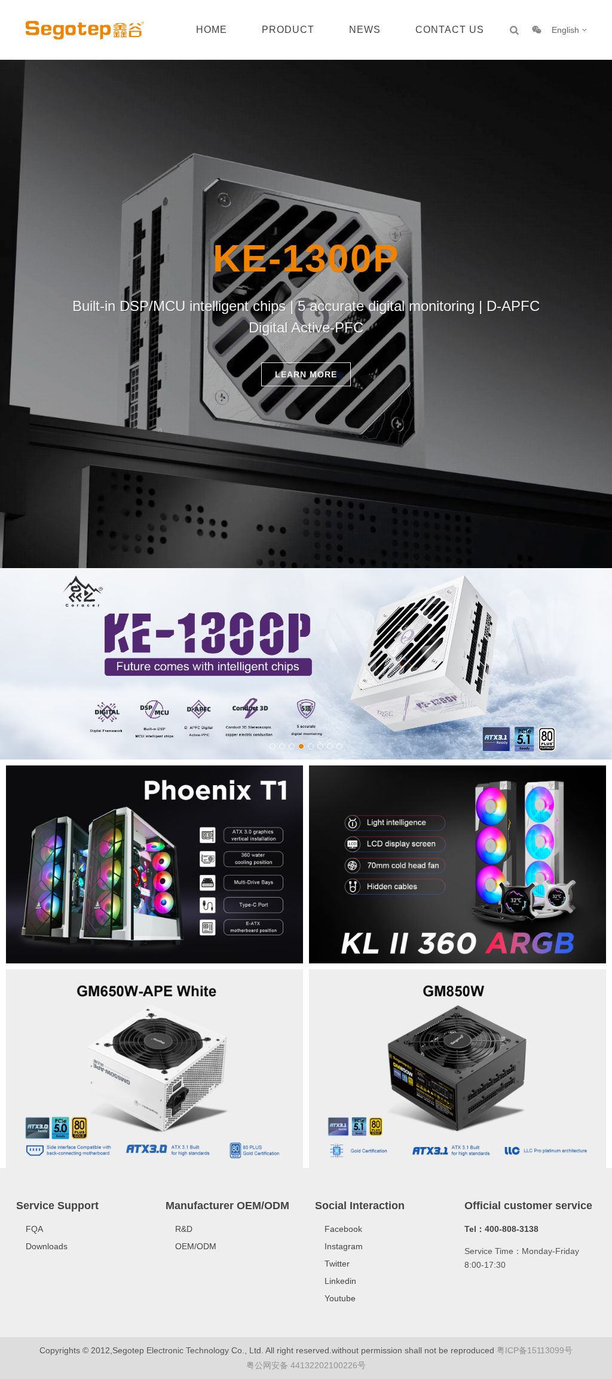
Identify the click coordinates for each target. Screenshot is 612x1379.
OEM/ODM (195, 1246)
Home (211, 30)
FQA (34, 1229)
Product (288, 30)
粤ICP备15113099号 (535, 1350)
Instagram (344, 1246)
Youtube (340, 1298)
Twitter (337, 1263)
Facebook (343, 1229)
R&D (183, 1229)
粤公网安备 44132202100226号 (306, 1365)
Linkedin (340, 1281)
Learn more (306, 374)
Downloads (47, 1246)
